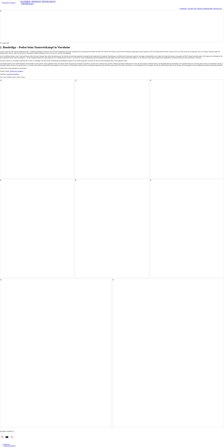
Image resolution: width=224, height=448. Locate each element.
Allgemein (25, 1)
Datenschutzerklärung (10, 446)
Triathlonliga (48, 1)
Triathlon (36, 1)
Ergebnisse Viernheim (13, 74)
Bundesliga (28, 4)
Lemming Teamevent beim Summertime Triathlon (201, 9)
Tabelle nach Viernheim (16, 71)
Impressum (7, 444)
